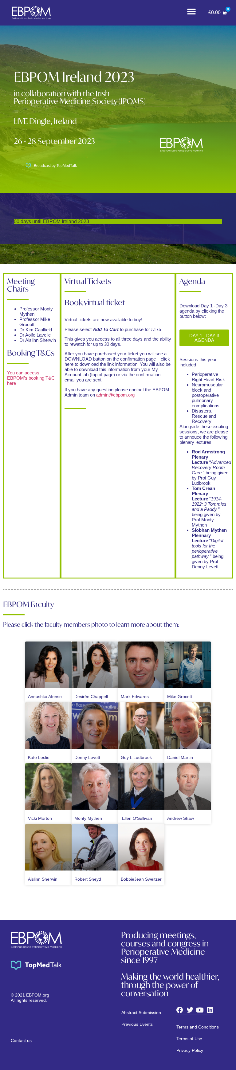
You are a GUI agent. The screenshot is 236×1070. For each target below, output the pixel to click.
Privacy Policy (189, 1050)
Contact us (21, 1040)
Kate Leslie (38, 757)
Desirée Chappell (91, 696)
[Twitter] (190, 1010)
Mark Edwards (135, 696)
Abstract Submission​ (141, 1012)
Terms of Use (189, 1038)
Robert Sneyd (87, 879)
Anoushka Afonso (45, 696)
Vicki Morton (40, 818)
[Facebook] (179, 1010)
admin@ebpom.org (115, 394)
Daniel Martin (180, 757)
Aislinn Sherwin (42, 879)
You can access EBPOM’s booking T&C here (31, 378)
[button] (191, 12)
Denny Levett (87, 757)
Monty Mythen (88, 818)
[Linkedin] (210, 1010)
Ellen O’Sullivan (136, 818)
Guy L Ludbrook (136, 757)
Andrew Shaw (180, 818)
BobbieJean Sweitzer (141, 879)
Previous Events (137, 1024)
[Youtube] (200, 1010)
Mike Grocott (179, 696)
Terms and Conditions (197, 1027)
